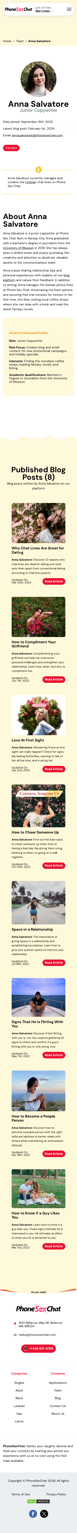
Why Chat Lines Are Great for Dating (38, 550)
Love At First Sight (28, 740)
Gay (19, 1414)
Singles (19, 1383)
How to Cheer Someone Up (35, 832)
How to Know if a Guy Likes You (36, 1215)
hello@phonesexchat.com (37, 1335)
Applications (58, 1383)
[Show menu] (70, 9)
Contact (11, 148)
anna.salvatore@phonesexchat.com (37, 135)
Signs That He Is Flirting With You (37, 1024)
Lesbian (30, 182)
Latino (19, 1421)
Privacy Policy (56, 1494)
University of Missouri (18, 248)
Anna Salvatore (39, 41)
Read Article (54, 581)
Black (19, 1398)
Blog (58, 1398)
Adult (19, 1390)
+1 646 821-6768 (41, 1348)
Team (20, 41)
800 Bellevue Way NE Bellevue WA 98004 (40, 1324)
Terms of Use (20, 1494)
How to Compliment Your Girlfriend (34, 644)
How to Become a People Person (33, 1118)
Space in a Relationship (32, 929)
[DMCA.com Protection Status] (38, 1501)
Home (7, 41)
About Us (57, 1414)
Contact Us (58, 1406)
